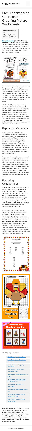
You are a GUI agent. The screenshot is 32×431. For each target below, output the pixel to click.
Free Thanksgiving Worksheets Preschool (17, 361)
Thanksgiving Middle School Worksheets (16, 385)
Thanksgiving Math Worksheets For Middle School (17, 380)
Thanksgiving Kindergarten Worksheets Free (16, 370)
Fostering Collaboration (10, 37)
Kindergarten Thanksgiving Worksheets (16, 366)
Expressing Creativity (10, 35)
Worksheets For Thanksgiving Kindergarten (16, 400)
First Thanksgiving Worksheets (17, 357)
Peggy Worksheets (11, 4)
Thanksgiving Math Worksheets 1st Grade (18, 375)
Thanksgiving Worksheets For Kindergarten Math (16, 395)
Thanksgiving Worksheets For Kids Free (18, 390)
